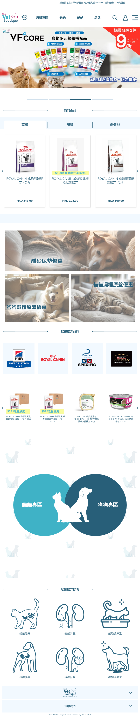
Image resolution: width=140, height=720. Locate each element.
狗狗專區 (108, 504)
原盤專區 (42, 18)
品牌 (97, 18)
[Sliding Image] (70, 57)
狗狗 (63, 18)
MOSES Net (86, 715)
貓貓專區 (32, 504)
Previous (2, 171)
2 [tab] (59, 99)
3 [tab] (80, 99)
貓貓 (80, 18)
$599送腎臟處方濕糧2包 (70, 173)
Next (137, 171)
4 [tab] (102, 99)
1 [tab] (37, 99)
